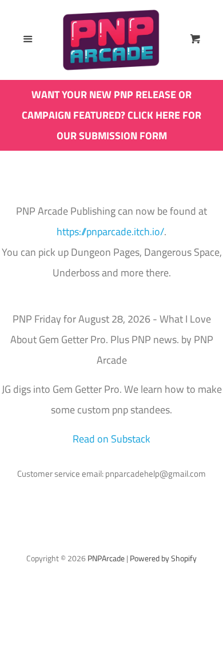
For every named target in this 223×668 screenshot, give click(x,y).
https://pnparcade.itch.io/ (110, 231)
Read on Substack (111, 438)
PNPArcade (106, 558)
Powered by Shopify (163, 558)
